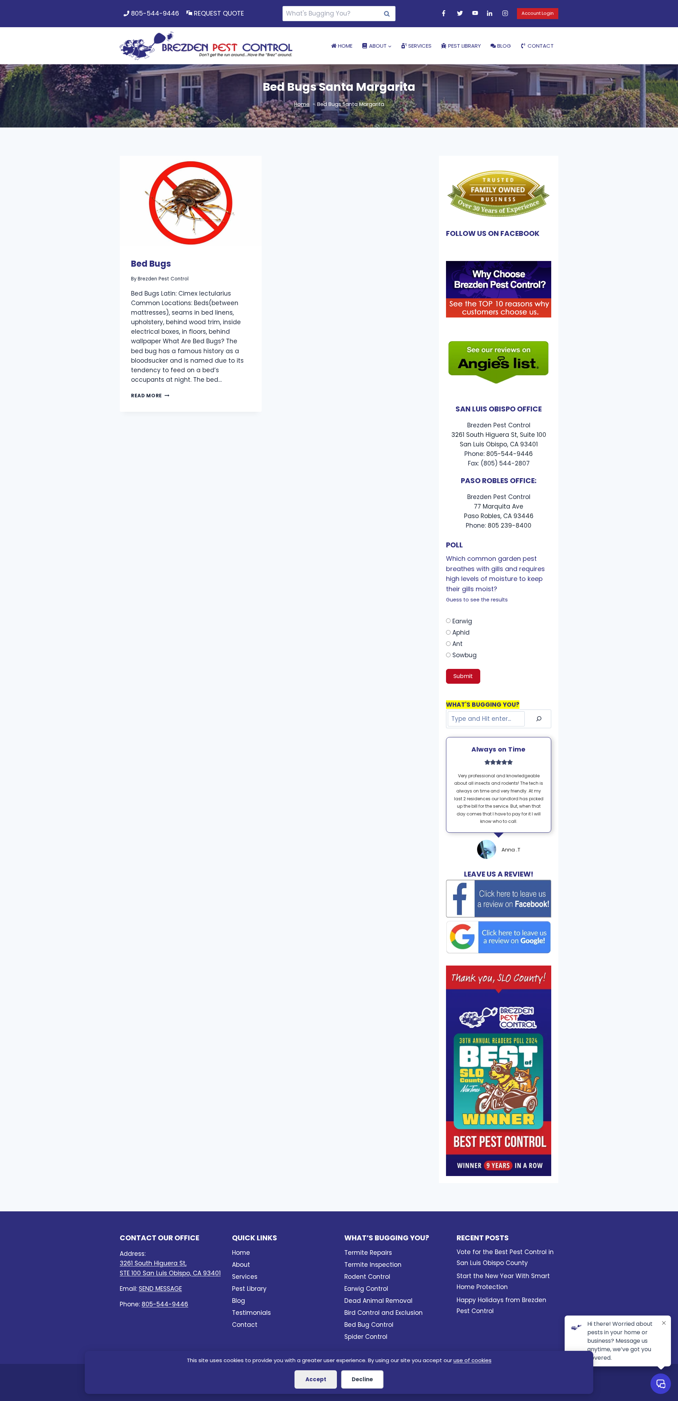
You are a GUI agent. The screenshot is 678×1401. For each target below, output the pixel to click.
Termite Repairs (368, 1252)
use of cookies (472, 1360)
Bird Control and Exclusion (383, 1312)
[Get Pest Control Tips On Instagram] (506, 13)
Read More (150, 395)
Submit (463, 676)
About (241, 1264)
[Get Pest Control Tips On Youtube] (476, 13)
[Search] (538, 718)
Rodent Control (367, 1276)
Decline (362, 1379)
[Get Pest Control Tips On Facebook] (446, 13)
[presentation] (191, 201)
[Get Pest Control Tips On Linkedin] (490, 13)
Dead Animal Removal (378, 1300)
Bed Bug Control (368, 1324)
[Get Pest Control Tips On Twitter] (460, 13)
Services (420, 45)
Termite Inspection (373, 1264)
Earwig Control (366, 1288)
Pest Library (464, 45)
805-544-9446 (155, 13)
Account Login (538, 13)
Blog (504, 45)
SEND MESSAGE (160, 1288)
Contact (541, 45)
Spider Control (365, 1336)
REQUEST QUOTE (219, 13)
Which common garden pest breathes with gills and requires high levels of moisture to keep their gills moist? (495, 578)
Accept (315, 1379)
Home (345, 45)
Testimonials (251, 1312)
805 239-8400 (509, 525)
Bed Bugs (151, 263)
